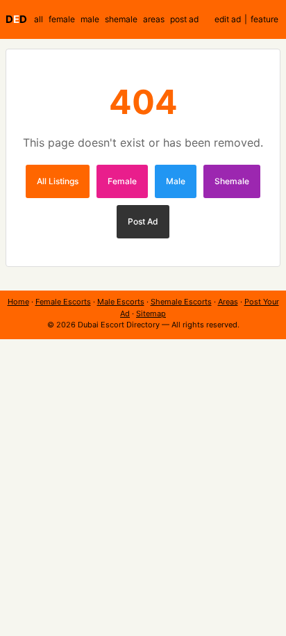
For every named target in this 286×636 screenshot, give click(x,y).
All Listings (57, 181)
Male (175, 181)
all (38, 19)
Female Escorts (63, 302)
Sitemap (151, 313)
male (90, 19)
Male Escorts (120, 302)
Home (18, 302)
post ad (184, 19)
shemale (121, 19)
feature (264, 19)
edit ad (227, 19)
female (62, 19)
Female (122, 181)
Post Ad (143, 221)
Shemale (231, 181)
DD (16, 19)
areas (154, 19)
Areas (228, 302)
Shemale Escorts (181, 302)
